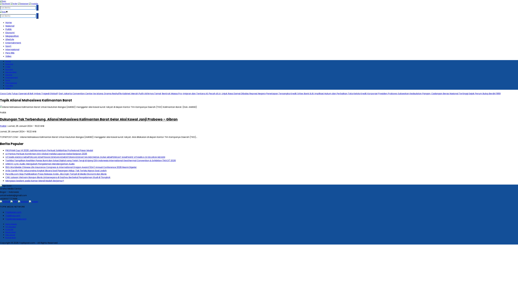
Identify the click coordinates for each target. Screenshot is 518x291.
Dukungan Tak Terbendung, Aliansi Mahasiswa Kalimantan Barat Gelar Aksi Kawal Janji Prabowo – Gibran (89, 119)
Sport (8, 46)
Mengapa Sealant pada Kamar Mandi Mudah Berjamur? (34, 180)
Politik (8, 29)
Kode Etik (9, 229)
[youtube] (33, 3)
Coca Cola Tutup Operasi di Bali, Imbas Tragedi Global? (29, 93)
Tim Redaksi (10, 227)
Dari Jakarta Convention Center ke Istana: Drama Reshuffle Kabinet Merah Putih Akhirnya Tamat (110, 93)
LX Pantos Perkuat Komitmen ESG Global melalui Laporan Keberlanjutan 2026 (46, 153)
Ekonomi (9, 32)
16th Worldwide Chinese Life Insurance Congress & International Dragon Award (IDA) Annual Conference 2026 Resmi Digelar (71, 167)
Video (8, 56)
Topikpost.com (13, 212)
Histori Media (11, 224)
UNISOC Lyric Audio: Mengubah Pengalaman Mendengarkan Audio (40, 163)
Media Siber (10, 232)
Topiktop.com (12, 215)
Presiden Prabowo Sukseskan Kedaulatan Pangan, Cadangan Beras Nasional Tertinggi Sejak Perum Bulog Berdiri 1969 (439, 93)
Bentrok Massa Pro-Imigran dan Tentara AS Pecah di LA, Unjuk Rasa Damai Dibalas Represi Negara (214, 93)
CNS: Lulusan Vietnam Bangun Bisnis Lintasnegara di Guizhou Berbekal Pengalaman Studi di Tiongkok (57, 177)
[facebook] (5, 3)
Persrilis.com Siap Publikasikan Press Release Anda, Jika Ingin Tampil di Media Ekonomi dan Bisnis (56, 174)
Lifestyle (9, 39)
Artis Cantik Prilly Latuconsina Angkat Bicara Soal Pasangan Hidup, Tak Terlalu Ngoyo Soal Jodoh (56, 170)
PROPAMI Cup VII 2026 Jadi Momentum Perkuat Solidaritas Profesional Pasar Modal (49, 150)
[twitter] (14, 3)
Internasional (12, 49)
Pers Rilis (9, 52)
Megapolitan (12, 36)
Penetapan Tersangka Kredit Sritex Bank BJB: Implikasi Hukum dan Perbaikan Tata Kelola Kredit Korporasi (322, 93)
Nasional (9, 25)
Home (8, 22)
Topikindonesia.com (15, 219)
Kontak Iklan (10, 237)
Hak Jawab (10, 235)
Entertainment (13, 42)
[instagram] (23, 3)
